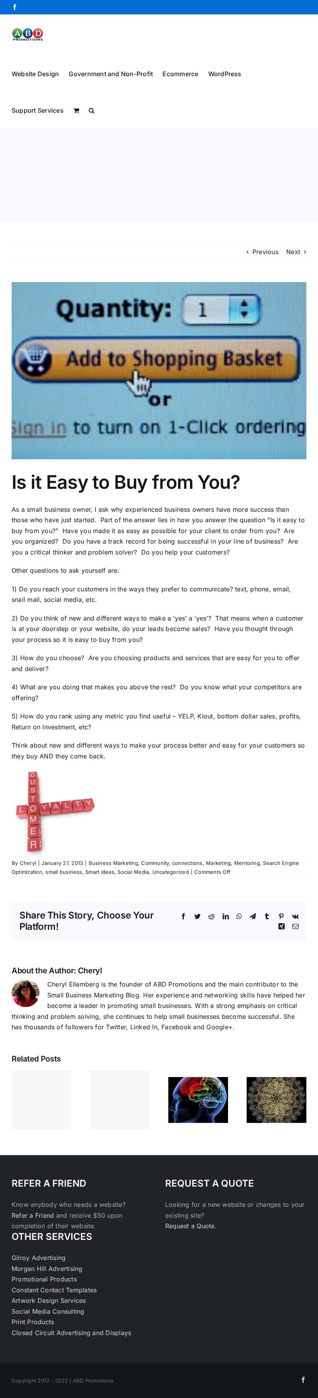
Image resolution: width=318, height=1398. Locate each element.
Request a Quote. (191, 1226)
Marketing (218, 863)
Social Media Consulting (48, 1311)
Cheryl (28, 863)
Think (20, 745)
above (139, 687)
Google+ (219, 1027)
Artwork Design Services (49, 1300)
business (177, 509)
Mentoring (247, 863)
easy (290, 520)
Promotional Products (44, 1279)
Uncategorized (170, 872)
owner (82, 509)
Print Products (33, 1322)
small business (63, 872)
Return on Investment (43, 727)
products (156, 658)
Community (155, 863)
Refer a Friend (34, 1215)
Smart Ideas (99, 872)
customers (210, 552)
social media (63, 599)
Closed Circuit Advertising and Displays (71, 1333)
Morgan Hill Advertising (47, 1268)
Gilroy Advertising (39, 1258)
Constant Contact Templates (54, 1290)
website (106, 629)
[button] (92, 109)
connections (187, 863)
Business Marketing (113, 863)
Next (293, 252)
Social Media (133, 872)
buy (105, 639)
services (197, 658)
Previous (265, 252)
